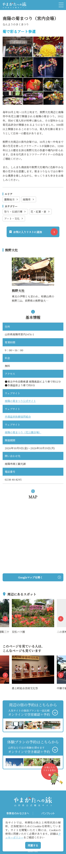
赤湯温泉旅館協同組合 (18, 416)
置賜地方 (9, 199)
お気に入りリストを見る (49, 769)
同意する (33, 845)
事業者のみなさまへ (17, 813)
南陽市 (27, 199)
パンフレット (48, 813)
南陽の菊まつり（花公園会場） (23, 432)
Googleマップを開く (30, 577)
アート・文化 (12, 218)
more (15, 601)
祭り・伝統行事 (13, 211)
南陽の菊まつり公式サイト (20, 401)
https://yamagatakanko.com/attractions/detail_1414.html (33, 262)
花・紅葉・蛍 (38, 211)
